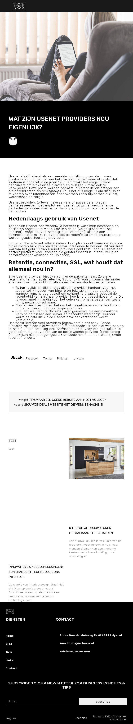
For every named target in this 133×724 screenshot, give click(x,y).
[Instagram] (26, 717)
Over (9, 652)
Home (10, 635)
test (12, 441)
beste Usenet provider (81, 332)
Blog (9, 643)
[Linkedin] (33, 717)
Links (9, 660)
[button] (126, 6)
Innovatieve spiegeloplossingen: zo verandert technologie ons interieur (36, 572)
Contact (11, 668)
